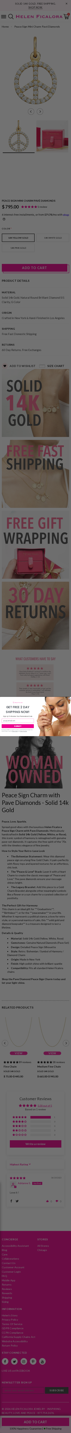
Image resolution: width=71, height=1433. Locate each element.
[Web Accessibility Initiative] (1, 1428)
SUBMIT (18, 726)
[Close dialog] (69, 698)
